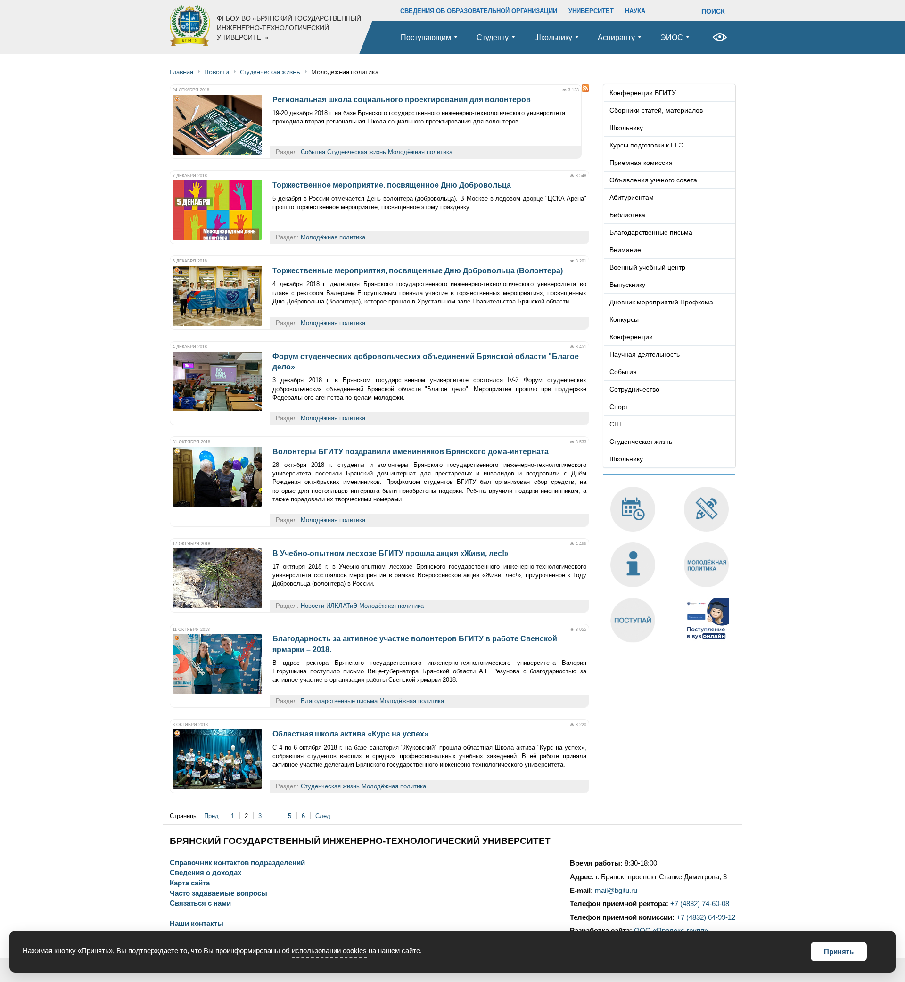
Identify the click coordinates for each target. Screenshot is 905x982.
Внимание (625, 250)
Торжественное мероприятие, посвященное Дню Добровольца (391, 185)
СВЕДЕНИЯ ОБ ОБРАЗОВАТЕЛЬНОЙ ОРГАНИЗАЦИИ (478, 11)
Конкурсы (624, 319)
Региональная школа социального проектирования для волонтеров (401, 100)
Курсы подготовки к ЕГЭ (646, 145)
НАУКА (635, 11)
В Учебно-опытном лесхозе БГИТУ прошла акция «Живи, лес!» (390, 553)
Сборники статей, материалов (656, 110)
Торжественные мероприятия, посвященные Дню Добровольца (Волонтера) (417, 271)
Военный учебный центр (647, 267)
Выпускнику (627, 284)
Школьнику (553, 37)
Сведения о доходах (205, 872)
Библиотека (627, 215)
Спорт (618, 406)
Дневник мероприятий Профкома (661, 302)
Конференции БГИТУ (642, 93)
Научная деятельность (644, 354)
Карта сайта (190, 883)
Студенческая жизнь (356, 151)
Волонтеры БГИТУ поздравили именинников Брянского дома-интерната (410, 452)
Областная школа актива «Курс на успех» (350, 734)
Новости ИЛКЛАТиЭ (329, 605)
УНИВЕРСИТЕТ (591, 11)
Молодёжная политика (420, 151)
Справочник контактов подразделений (237, 863)
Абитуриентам (631, 197)
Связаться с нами (200, 903)
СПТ (616, 424)
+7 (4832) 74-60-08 (699, 904)
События (313, 151)
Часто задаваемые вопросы (218, 893)
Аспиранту (616, 37)
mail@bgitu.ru (616, 890)
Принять (839, 952)
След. (323, 815)
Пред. (213, 815)
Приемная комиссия (641, 162)
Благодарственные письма (339, 700)
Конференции (631, 337)
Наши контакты (196, 923)
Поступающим (426, 37)
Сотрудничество (634, 389)
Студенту (493, 37)
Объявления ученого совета (653, 180)
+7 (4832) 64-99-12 (705, 917)
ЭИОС (671, 37)
